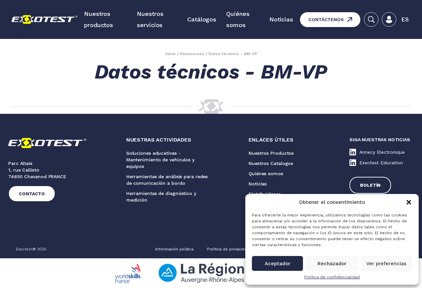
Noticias (281, 19)
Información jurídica (174, 249)
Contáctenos (326, 19)
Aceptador (277, 264)
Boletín (370, 185)
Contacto (32, 193)
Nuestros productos (98, 19)
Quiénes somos (237, 19)
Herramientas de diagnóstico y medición (161, 197)
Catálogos (201, 19)
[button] (409, 202)
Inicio (170, 53)
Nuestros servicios (150, 19)
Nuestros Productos (271, 153)
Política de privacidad (228, 249)
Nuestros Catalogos (271, 163)
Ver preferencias (386, 264)
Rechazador (332, 264)
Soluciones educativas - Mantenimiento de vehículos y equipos (160, 159)
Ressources (192, 53)
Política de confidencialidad (332, 277)
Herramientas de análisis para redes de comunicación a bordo (167, 180)
